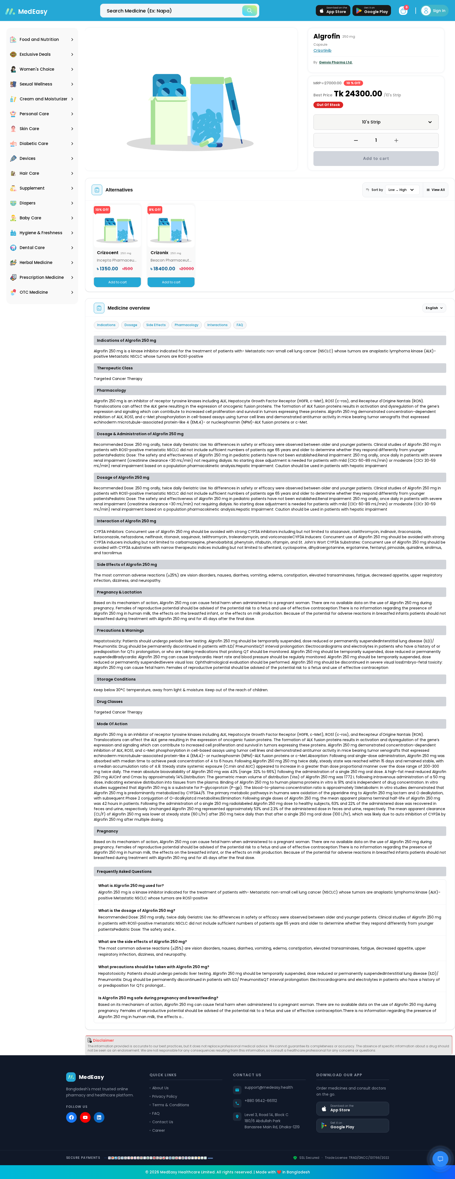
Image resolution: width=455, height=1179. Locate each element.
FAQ (240, 325)
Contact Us (162, 1122)
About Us (160, 1088)
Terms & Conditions (170, 1105)
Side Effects (156, 325)
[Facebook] (71, 1117)
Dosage (131, 325)
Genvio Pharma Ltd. (335, 62)
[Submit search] (249, 10)
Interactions (217, 325)
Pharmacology (186, 325)
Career (158, 1130)
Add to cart (376, 158)
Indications (106, 325)
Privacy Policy (164, 1096)
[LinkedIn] (99, 1117)
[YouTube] (85, 1117)
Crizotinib (322, 50)
